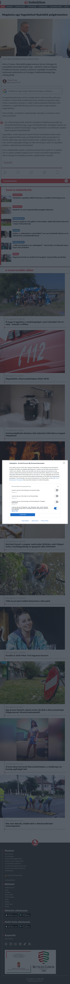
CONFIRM (23, 514)
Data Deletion (25, 520)
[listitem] (35, 486)
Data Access (35, 520)
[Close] (64, 463)
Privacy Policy (44, 520)
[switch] (56, 490)
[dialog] (35, 492)
